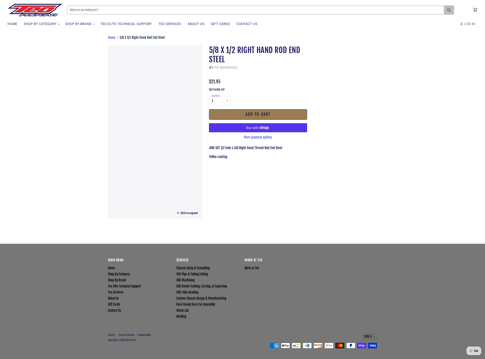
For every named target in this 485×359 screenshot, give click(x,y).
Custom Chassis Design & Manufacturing (201, 298)
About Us (196, 24)
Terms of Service (126, 334)
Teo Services (169, 24)
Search (111, 334)
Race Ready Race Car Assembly (195, 304)
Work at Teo (252, 268)
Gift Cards (220, 24)
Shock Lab (182, 310)
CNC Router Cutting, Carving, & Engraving (201, 286)
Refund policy (144, 334)
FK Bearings (225, 67)
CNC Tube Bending (187, 292)
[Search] (449, 10)
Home (12, 24)
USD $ (368, 337)
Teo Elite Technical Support (126, 24)
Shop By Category (40, 24)
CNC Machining (185, 280)
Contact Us (246, 24)
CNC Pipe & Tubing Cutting (192, 274)
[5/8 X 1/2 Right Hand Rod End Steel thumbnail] (112, 229)
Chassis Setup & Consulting (193, 268)
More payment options (258, 137)
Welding (181, 317)
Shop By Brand (78, 24)
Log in (469, 24)
